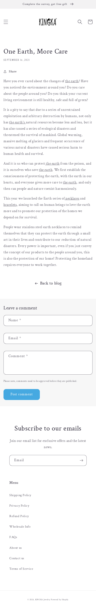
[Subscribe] (81, 460)
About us (15, 548)
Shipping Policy (20, 495)
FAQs (13, 537)
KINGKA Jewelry (42, 599)
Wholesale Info (20, 527)
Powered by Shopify (60, 599)
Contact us (16, 558)
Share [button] (13, 71)
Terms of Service (21, 569)
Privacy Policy (19, 506)
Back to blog (51, 283)
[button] (6, 22)
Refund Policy (19, 516)
